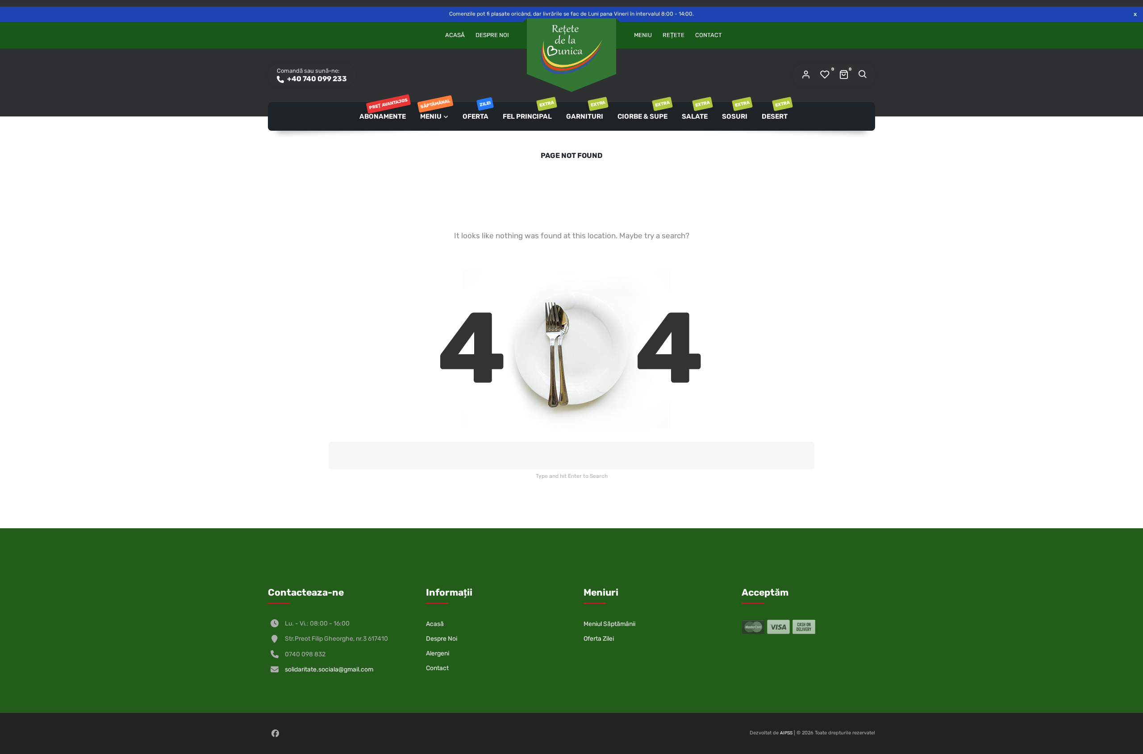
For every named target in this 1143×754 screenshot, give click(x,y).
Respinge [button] (1135, 14)
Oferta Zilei (599, 638)
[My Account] (806, 75)
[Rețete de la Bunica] (571, 49)
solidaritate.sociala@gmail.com (329, 669)
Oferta (476, 111)
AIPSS (786, 733)
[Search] (862, 75)
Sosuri (735, 111)
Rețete (673, 35)
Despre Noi (492, 35)
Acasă (455, 35)
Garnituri (585, 111)
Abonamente (383, 111)
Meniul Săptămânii (609, 624)
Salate (695, 111)
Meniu (643, 35)
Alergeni (437, 653)
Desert (775, 111)
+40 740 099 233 (316, 79)
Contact (708, 35)
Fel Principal (528, 111)
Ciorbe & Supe (643, 111)
